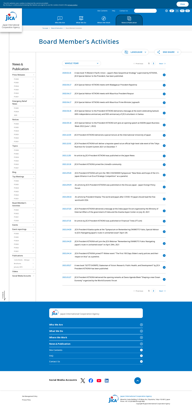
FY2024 (16, 86)
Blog (14, 172)
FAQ (113, 11)
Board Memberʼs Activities (19, 204)
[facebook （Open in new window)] (91, 380)
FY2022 (16, 93)
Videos (15, 271)
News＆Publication (60, 343)
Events (15, 225)
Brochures (17, 263)
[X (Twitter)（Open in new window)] (83, 380)
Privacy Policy (26, 400)
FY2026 (16, 79)
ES (188, 11)
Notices (15, 119)
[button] (135, 52)
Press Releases (18, 75)
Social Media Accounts (21, 276)
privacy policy (72, 5)
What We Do (56, 331)
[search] (145, 11)
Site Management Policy (29, 396)
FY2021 (16, 97)
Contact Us (124, 11)
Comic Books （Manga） (22, 260)
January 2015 (18, 267)
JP (172, 11)
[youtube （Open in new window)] (99, 380)
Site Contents (102, 11)
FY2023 (16, 90)
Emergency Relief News (19, 102)
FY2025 (16, 83)
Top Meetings (18, 176)
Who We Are (56, 324)
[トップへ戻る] (137, 380)
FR (182, 11)
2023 (15, 115)
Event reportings (19, 229)
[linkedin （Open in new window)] (107, 381)
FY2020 (16, 221)
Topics (15, 146)
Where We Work (58, 337)
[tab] (166, 11)
